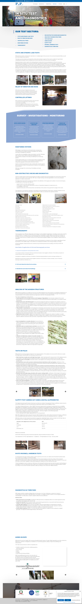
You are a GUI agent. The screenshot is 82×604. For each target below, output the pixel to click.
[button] (80, 591)
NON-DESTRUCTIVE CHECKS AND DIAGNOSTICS (55, 35)
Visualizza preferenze (76, 600)
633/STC (22, 594)
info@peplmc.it (45, 599)
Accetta (60, 600)
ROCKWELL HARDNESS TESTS (51, 44)
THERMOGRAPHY (21, 45)
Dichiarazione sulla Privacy (71, 602)
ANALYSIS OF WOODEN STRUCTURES (53, 37)
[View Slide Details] (21, 80)
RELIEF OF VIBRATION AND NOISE (25, 38)
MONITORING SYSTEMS (23, 43)
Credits (29, 601)
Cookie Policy (65, 602)
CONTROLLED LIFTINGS (23, 40)
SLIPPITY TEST (48, 42)
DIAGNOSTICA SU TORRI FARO (51, 46)
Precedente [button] (16, 79)
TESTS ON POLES (48, 39)
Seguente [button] (65, 79)
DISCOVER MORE (20, 134)
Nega (68, 600)
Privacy (20, 601)
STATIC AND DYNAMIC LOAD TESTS (26, 36)
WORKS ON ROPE (48, 40)
